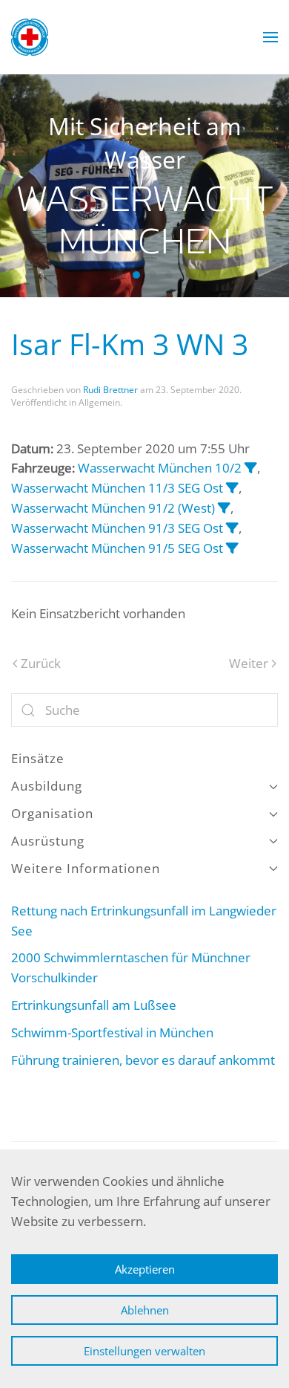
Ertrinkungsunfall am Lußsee (93, 1005)
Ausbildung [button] (46, 785)
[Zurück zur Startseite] (29, 37)
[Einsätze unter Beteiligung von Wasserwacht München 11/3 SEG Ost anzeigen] (232, 487)
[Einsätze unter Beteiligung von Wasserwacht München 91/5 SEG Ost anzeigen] (232, 548)
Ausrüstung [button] (47, 840)
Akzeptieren (145, 1269)
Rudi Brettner (110, 389)
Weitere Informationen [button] (85, 868)
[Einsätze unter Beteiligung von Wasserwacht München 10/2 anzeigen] (251, 467)
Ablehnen (145, 1310)
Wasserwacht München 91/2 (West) (113, 507)
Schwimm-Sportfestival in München (118, 1032)
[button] (270, 37)
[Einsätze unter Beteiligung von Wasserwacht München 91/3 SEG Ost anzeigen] (232, 528)
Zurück (41, 663)
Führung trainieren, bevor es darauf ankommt (143, 1059)
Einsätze (37, 758)
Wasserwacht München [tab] (120, 275)
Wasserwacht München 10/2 (160, 467)
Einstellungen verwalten (144, 1350)
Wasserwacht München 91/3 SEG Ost (117, 527)
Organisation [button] (52, 813)
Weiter (248, 663)
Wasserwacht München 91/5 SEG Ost (117, 548)
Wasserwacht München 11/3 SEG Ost (117, 487)
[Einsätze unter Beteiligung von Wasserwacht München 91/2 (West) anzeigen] (224, 508)
